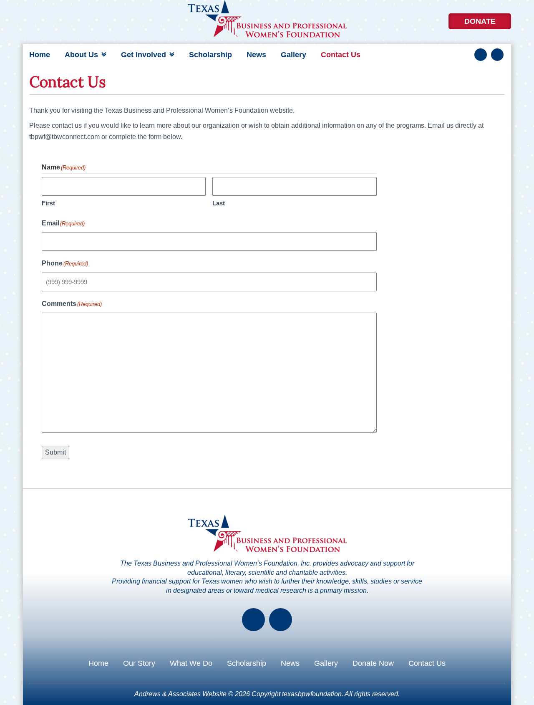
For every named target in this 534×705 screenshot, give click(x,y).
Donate (480, 21)
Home (39, 55)
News (256, 55)
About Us (81, 55)
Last (218, 203)
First (48, 203)
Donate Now (373, 663)
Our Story (139, 663)
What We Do (191, 663)
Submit (55, 452)
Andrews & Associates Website (180, 693)
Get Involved (143, 55)
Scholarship (210, 55)
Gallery (293, 55)
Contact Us (340, 55)
